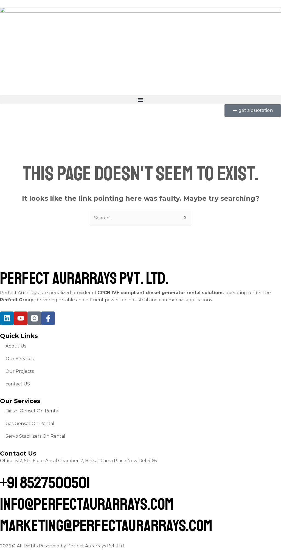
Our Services (19, 358)
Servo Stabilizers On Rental (35, 436)
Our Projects (19, 371)
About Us (15, 346)
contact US (17, 384)
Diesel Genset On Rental (32, 410)
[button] (140, 99)
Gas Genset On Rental (29, 423)
